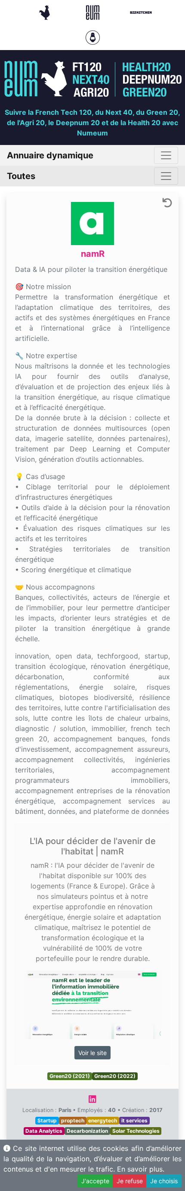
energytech (102, 1120)
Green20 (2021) (69, 1076)
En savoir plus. (140, 1169)
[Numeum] (94, 11)
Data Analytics (43, 1131)
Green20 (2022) (115, 1076)
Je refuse (130, 1181)
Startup (47, 1120)
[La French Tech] (46, 11)
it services (134, 1120)
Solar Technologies (136, 1131)
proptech (72, 1120)
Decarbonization (87, 1131)
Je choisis (164, 1181)
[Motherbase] (93, 36)
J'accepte (95, 1181)
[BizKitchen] (141, 11)
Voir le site (92, 1052)
